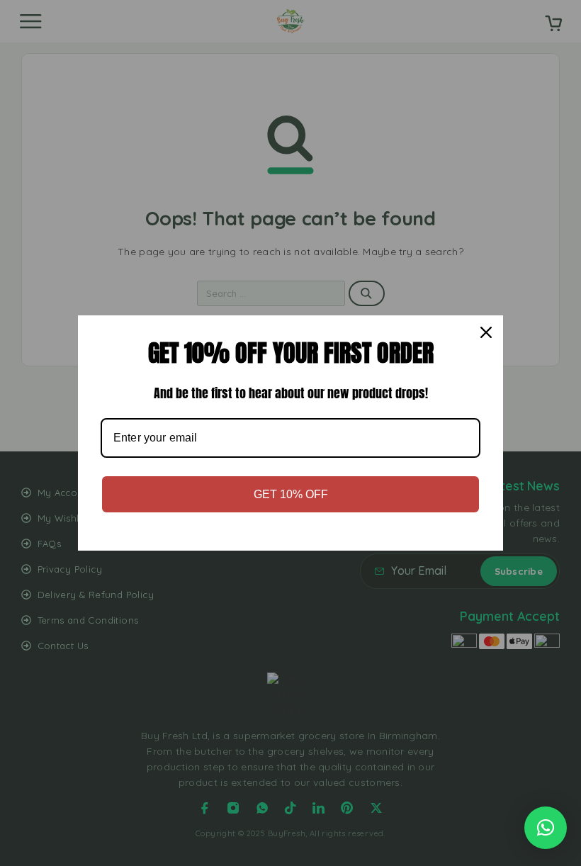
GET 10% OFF (291, 494)
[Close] (486, 332)
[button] (545, 827)
